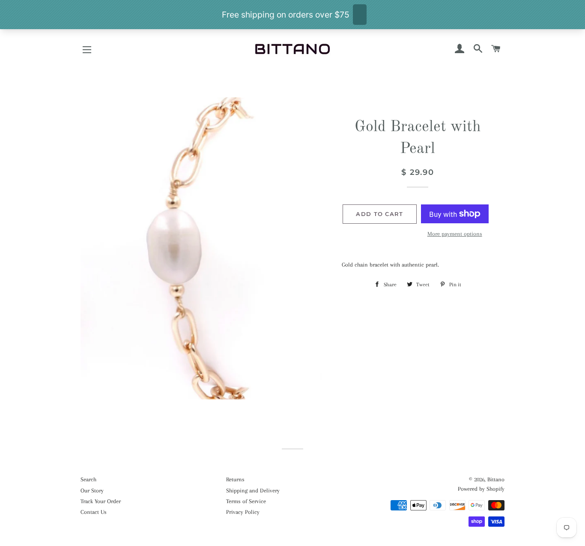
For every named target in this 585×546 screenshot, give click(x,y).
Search (88, 479)
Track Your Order (101, 501)
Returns (235, 479)
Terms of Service (246, 501)
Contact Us (94, 512)
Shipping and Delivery (253, 490)
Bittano (495, 479)
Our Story (92, 490)
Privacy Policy (243, 512)
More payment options (454, 234)
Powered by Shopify (481, 489)
